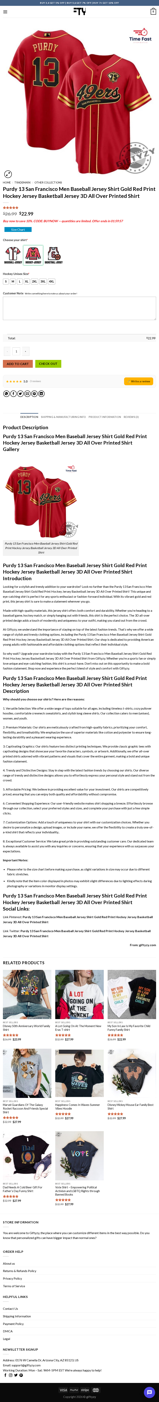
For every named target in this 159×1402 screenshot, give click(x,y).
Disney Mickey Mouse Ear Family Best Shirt (131, 1106)
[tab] (29, 417)
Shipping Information (17, 1316)
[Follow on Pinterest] (21, 1375)
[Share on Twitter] (20, 393)
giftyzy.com (147, 945)
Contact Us (10, 1308)
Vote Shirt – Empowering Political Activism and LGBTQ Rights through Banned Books (77, 1191)
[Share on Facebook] (13, 393)
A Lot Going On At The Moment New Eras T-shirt (78, 1027)
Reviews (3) (131, 416)
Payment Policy (13, 1324)
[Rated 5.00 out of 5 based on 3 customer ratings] (79, 207)
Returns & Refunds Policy (19, 1271)
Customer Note (13, 293)
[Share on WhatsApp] (6, 393)
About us (9, 1263)
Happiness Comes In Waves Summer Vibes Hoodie (77, 1106)
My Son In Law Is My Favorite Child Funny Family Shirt (129, 1027)
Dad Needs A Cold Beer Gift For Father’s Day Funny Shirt (22, 1189)
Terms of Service (14, 1286)
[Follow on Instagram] (10, 1375)
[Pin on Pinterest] (34, 393)
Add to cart (18, 364)
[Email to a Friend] (27, 393)
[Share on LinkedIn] (41, 393)
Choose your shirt (15, 240)
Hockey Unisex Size (16, 273)
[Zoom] (8, 174)
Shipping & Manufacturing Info (63, 416)
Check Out (48, 363)
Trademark (22, 182)
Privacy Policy (12, 1278)
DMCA (8, 1331)
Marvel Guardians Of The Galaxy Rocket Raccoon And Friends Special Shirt (25, 1108)
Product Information (105, 416)
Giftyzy (34, 1233)
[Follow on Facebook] (5, 1375)
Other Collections (48, 182)
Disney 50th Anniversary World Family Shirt (26, 1027)
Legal (6, 1339)
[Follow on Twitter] (16, 1375)
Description (29, 416)
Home (7, 182)
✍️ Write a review (138, 381)
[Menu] (5, 12)
